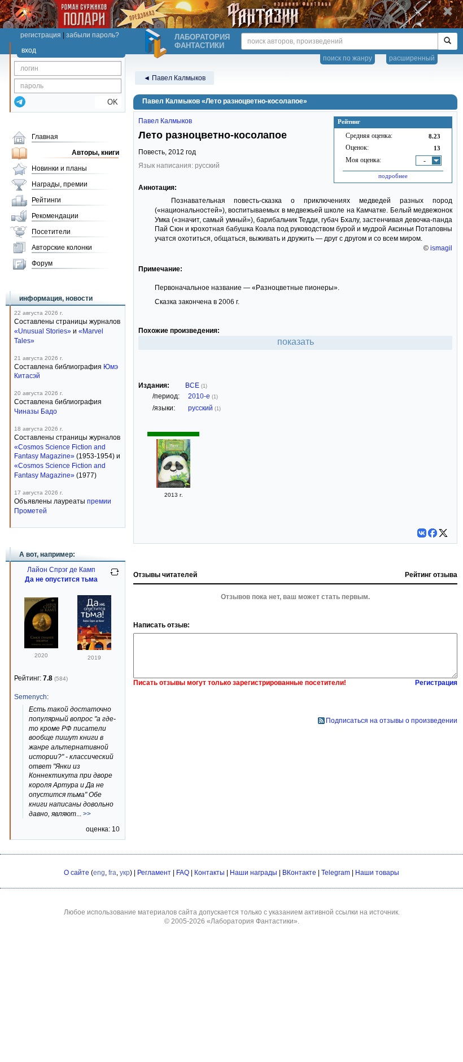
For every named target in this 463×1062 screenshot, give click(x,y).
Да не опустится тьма (61, 579)
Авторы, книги (95, 153)
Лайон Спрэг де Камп (61, 570)
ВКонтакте (299, 873)
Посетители (51, 232)
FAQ (182, 873)
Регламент (154, 873)
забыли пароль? (92, 35)
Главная (45, 137)
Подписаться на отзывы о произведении (391, 721)
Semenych (30, 697)
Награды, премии (60, 184)
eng (99, 873)
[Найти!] (447, 41)
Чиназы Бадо (35, 411)
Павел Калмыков (165, 121)
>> (87, 814)
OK (108, 102)
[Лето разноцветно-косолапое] (173, 485)
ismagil (441, 248)
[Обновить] (114, 576)
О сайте (76, 873)
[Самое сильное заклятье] (41, 646)
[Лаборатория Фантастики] (157, 43)
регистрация (40, 35)
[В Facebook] (432, 532)
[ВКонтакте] (421, 532)
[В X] (443, 532)
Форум (42, 263)
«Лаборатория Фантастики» (252, 921)
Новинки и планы (59, 168)
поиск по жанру (347, 58)
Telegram (335, 873)
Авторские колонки (62, 248)
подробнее (393, 175)
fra (112, 873)
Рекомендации (55, 216)
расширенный (412, 58)
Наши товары (377, 873)
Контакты (209, 873)
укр (125, 873)
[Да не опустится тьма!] (94, 648)
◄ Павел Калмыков (174, 78)
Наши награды (253, 873)
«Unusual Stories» (42, 331)
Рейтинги (46, 200)
